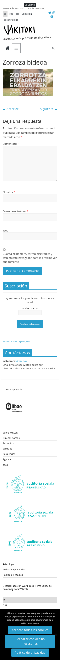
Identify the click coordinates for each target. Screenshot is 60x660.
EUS (11, 14)
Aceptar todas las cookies (30, 630)
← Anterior (10, 109)
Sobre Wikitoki (10, 432)
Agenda (7, 459)
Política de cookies (13, 574)
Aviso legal (8, 564)
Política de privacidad (14, 569)
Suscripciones (11, 20)
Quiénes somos (11, 438)
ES (5, 14)
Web (5, 230)
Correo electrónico (15, 211)
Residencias (9, 453)
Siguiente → (48, 109)
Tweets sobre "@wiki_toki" (17, 341)
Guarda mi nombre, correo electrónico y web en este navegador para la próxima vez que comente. (30, 258)
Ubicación (27, 14)
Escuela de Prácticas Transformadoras (23, 8)
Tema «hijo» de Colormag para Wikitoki (27, 587)
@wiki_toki (22, 361)
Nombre (9, 192)
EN (17, 14)
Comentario (11, 144)
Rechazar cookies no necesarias (30, 641)
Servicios (7, 448)
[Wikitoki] (7, 48)
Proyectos (8, 443)
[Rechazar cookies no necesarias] (56, 634)
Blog (5, 464)
